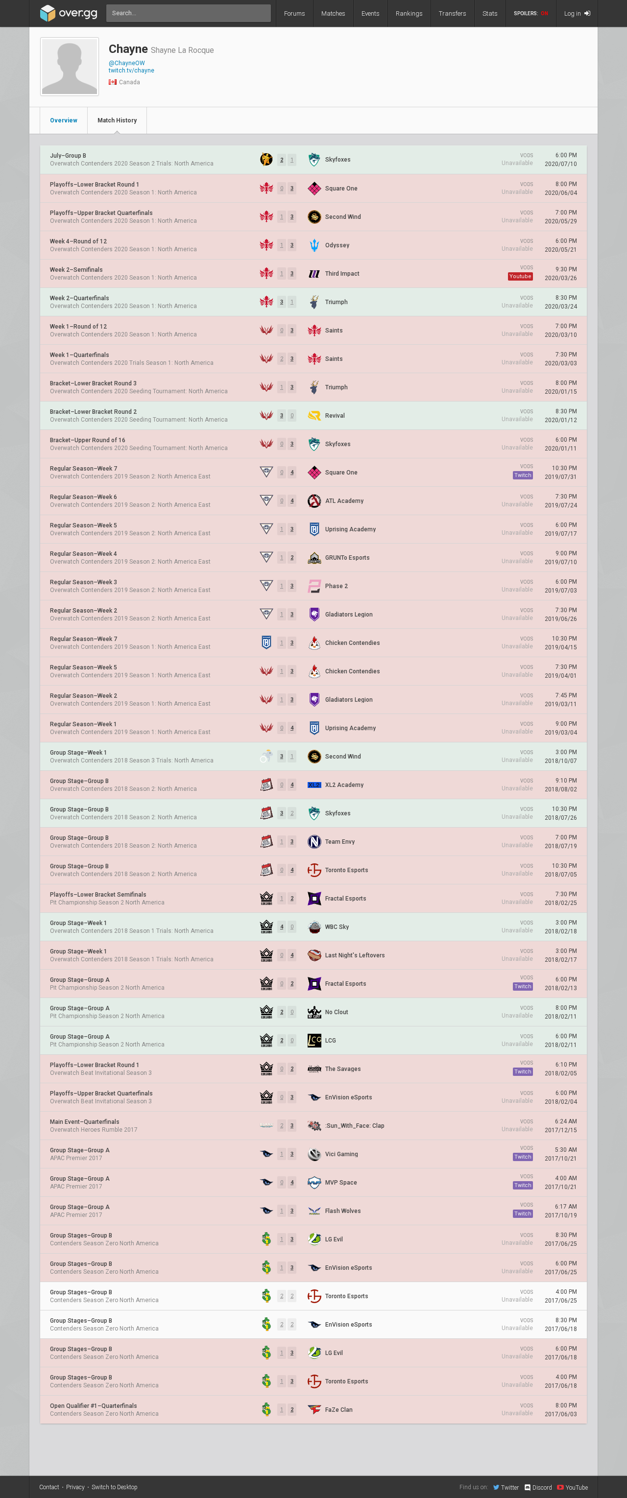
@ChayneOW (127, 63)
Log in (573, 13)
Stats (490, 13)
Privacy (75, 1487)
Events (371, 13)
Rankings (409, 13)
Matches (333, 13)
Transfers (452, 13)
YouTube (577, 1487)
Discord (542, 1487)
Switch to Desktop (115, 1487)
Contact (49, 1487)
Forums (294, 13)
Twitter (510, 1487)
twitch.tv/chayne (131, 70)
